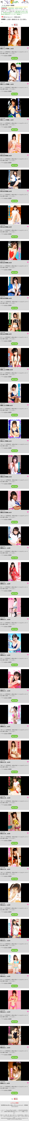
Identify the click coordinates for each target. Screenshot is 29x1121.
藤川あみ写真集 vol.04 (6, 227)
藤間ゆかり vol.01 (5, 726)
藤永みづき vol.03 (5, 798)
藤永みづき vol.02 (5, 833)
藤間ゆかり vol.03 (5, 655)
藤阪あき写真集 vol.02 (6, 476)
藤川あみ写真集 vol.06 (6, 155)
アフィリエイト (14, 1106)
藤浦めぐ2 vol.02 (5, 1083)
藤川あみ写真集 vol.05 (6, 191)
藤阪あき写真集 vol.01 (6, 512)
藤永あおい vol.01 (5, 1047)
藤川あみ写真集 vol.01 (6, 334)
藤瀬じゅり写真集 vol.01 (6, 405)
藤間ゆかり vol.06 (5, 548)
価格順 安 (14, 19)
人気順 (9, 19)
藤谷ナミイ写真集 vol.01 (7, 120)
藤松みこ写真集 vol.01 (6, 441)
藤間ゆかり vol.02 (5, 691)
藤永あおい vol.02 (5, 1012)
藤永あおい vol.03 (5, 976)
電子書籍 (15, 58)
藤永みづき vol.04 (5, 762)
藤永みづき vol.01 (5, 869)
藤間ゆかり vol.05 (5, 583)
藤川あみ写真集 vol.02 (6, 298)
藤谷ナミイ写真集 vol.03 (7, 48)
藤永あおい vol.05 (5, 905)
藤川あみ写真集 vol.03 (6, 262)
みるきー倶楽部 (7, 55)
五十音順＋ (23, 19)
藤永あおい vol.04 (5, 940)
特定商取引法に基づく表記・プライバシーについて (12, 1105)
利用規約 (26, 1105)
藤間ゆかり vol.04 (5, 619)
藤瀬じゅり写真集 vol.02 (6, 369)
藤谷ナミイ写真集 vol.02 (7, 84)
